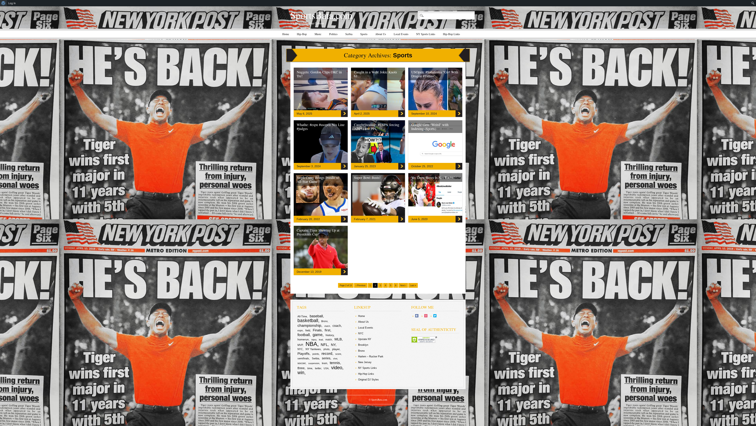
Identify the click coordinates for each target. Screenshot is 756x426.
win (300, 372)
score (338, 354)
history (330, 335)
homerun (303, 339)
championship (309, 325)
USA (326, 368)
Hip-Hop (302, 34)
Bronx (324, 321)
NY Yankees (313, 349)
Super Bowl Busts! (367, 177)
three (301, 368)
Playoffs (303, 354)
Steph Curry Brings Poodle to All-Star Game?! (318, 179)
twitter (318, 368)
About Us (380, 34)
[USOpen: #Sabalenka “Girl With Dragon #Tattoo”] (447, 109)
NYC (300, 349)
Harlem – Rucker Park (370, 356)
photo (326, 349)
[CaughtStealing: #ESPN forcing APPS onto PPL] (390, 161)
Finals (317, 330)
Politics (333, 34)
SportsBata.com (321, 14)
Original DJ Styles (368, 379)
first (327, 330)
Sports (363, 34)
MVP (300, 345)
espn (300, 330)
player (336, 349)
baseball (316, 316)
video (336, 367)
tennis (335, 363)
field (307, 330)
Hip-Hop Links (451, 34)
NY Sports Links (425, 34)
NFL (324, 344)
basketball (307, 320)
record (326, 353)
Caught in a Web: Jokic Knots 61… (375, 74)
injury (313, 339)
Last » (413, 285)
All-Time (302, 316)
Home (285, 34)
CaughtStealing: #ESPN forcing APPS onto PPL (376, 126)
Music (318, 34)
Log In (12, 3)
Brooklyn (363, 344)
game (317, 335)
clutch (327, 326)
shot (335, 358)
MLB (338, 339)
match (328, 339)
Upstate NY (364, 339)
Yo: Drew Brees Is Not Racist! (433, 177)
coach (337, 325)
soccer (301, 363)
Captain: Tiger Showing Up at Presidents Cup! (318, 232)
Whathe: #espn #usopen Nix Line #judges (321, 126)
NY (333, 345)
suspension (313, 363)
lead (321, 339)
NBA (311, 344)
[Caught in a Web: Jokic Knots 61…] (390, 109)
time (309, 368)
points (315, 354)
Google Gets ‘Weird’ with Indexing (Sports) (429, 126)
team (324, 363)
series (326, 358)
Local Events (401, 34)
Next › (403, 285)
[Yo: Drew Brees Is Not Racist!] (447, 214)
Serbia (348, 34)
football (303, 335)
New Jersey (365, 362)
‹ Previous (361, 285)
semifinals (303, 358)
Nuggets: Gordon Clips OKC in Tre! (319, 74)
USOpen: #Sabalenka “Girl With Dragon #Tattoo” (434, 74)
